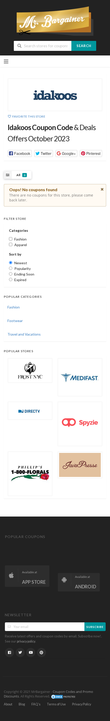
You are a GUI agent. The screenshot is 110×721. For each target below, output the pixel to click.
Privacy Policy (81, 704)
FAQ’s (35, 704)
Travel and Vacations (24, 334)
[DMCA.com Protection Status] (63, 696)
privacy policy (26, 641)
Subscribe (95, 626)
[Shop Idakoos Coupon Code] (55, 94)
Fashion (13, 307)
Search (83, 46)
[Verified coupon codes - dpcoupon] (55, 20)
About (8, 704)
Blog (22, 704)
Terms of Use (56, 704)
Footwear (15, 320)
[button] (20, 153)
